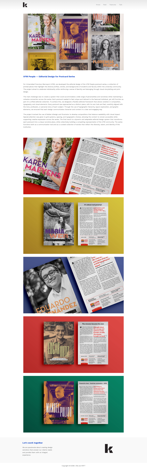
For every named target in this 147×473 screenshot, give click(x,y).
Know (98, 5)
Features (113, 5)
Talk (120, 5)
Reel (105, 5)
